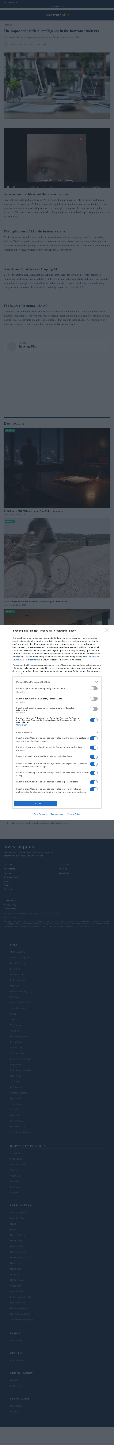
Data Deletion (40, 814)
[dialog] (57, 722)
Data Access (57, 814)
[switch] (94, 688)
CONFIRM (35, 804)
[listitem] (57, 681)
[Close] (108, 631)
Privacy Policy (73, 814)
